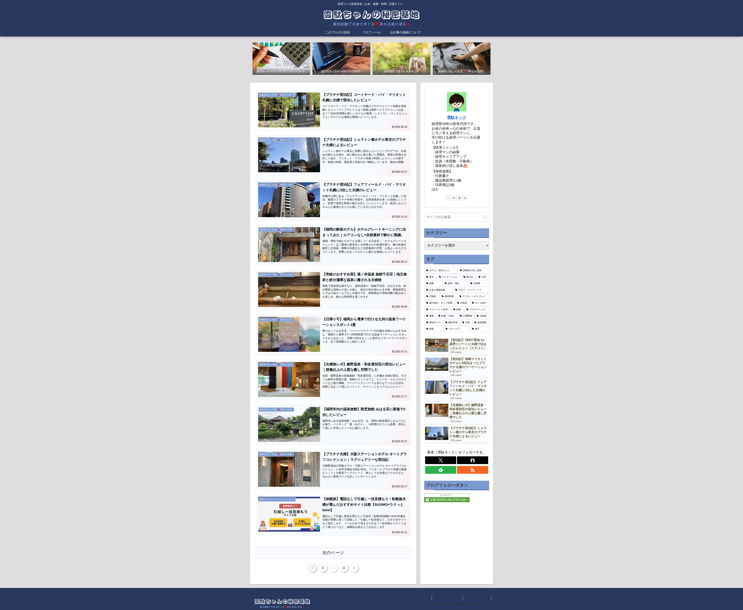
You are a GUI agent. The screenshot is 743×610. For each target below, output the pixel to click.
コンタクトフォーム (477, 598)
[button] (485, 217)
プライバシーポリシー (447, 598)
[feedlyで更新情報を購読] (459, 197)
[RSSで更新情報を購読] (464, 197)
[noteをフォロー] (453, 197)
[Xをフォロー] (448, 197)
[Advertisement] (456, 534)
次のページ (333, 552)
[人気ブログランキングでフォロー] (447, 497)
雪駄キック (456, 117)
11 (343, 567)
